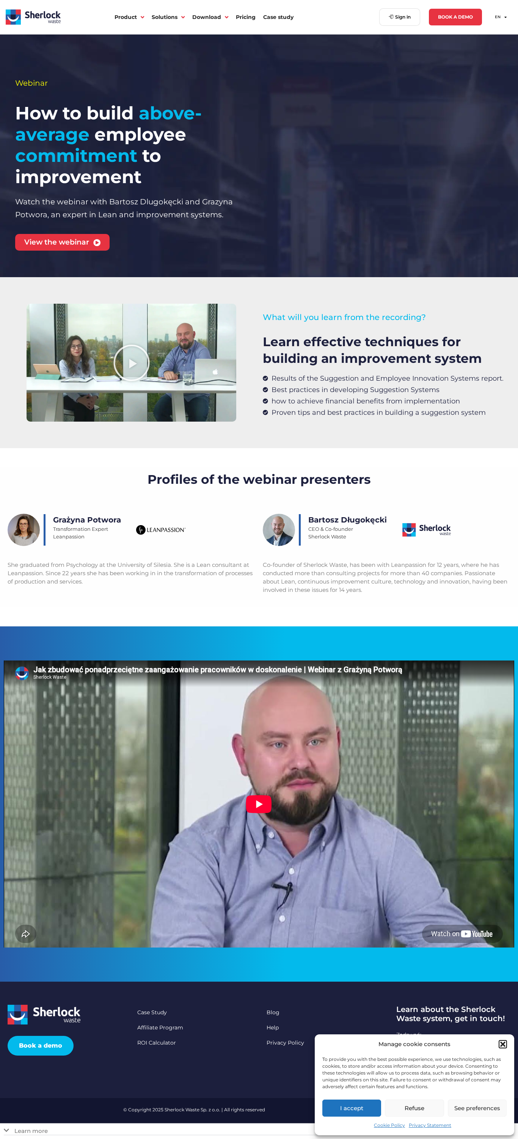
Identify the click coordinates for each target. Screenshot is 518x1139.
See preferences (477, 1108)
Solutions (164, 17)
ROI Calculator (156, 1042)
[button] (503, 1044)
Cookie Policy (389, 1125)
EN (498, 16)
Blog (273, 1012)
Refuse (414, 1108)
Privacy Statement (430, 1125)
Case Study (152, 1012)
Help (273, 1027)
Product (126, 17)
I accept (351, 1108)
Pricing (246, 17)
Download (206, 17)
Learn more (31, 1130)
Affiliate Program (160, 1027)
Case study (278, 17)
